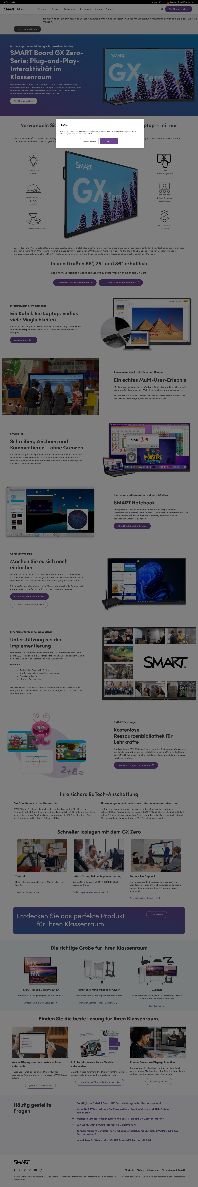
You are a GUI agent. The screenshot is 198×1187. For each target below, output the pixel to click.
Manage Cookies (89, 141)
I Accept (109, 141)
